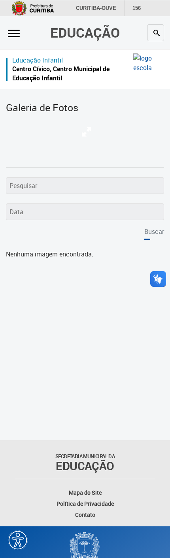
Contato (85, 514)
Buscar (154, 231)
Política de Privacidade (85, 503)
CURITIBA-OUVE (96, 8)
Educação (85, 32)
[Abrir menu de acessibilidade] (18, 540)
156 (136, 8)
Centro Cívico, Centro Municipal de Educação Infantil (61, 73)
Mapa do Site (85, 492)
